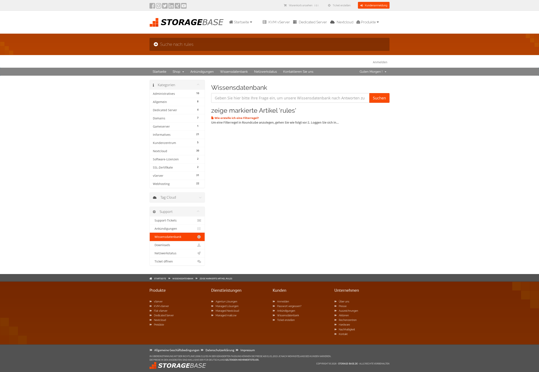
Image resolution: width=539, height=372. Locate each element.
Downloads (161, 245)
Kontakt (343, 334)
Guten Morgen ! (372, 72)
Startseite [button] (241, 22)
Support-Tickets (165, 220)
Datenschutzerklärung (219, 350)
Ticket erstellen (342, 5)
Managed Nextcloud (227, 310)
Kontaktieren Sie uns (298, 72)
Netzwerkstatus (265, 72)
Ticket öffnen (163, 261)
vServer (158, 301)
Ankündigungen (202, 72)
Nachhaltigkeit (347, 329)
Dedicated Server (313, 22)
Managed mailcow (226, 315)
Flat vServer (160, 310)
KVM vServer (279, 22)
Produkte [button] (368, 22)
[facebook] (152, 7)
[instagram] (158, 7)
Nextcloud (345, 22)
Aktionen (344, 315)
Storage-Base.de (348, 363)
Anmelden (380, 62)
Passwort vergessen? (289, 306)
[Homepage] (186, 22)
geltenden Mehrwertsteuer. (242, 359)
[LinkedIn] (171, 7)
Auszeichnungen (348, 310)
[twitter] (165, 7)
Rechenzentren (348, 320)
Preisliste (159, 324)
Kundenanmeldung (376, 5)
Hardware (344, 324)
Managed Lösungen (227, 306)
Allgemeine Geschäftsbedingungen (176, 350)
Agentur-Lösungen (226, 301)
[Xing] (177, 7)
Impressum (247, 350)
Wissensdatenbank (234, 72)
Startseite (159, 72)
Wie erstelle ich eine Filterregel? (236, 118)
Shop (177, 72)
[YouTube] (184, 7)
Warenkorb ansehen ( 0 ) (303, 5)
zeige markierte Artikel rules (216, 278)
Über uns (344, 301)
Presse (343, 306)
